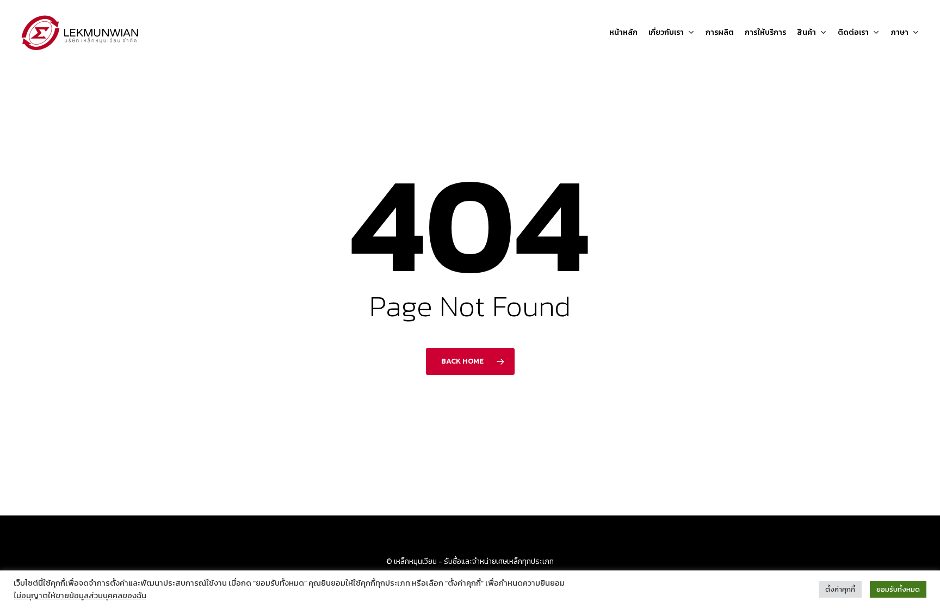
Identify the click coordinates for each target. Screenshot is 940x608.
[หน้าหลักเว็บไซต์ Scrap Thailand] (80, 32)
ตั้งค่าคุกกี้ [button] (840, 589)
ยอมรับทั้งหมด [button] (898, 589)
